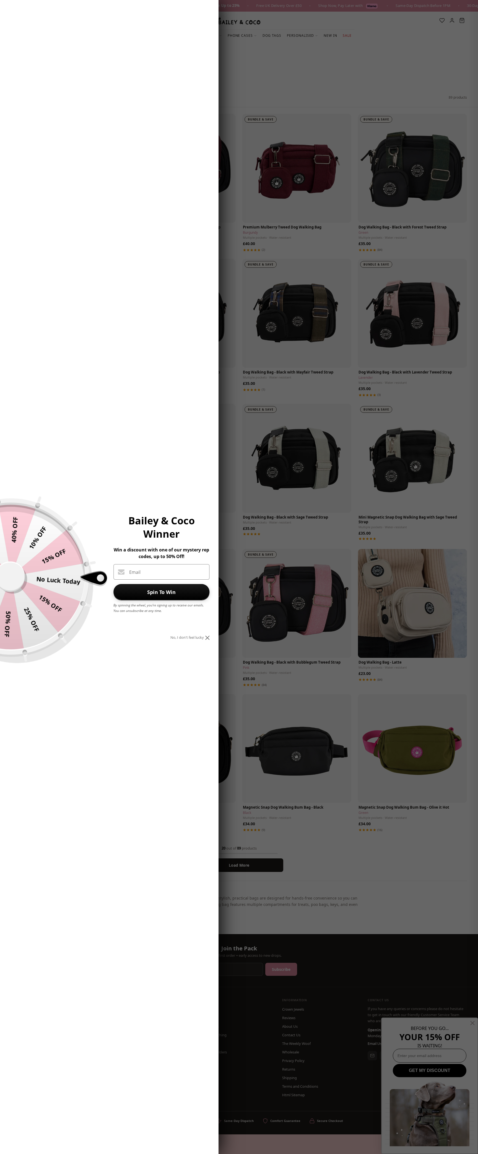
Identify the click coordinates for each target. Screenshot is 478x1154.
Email (135, 572)
